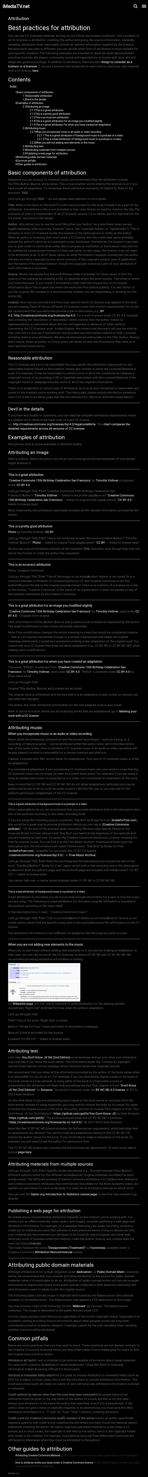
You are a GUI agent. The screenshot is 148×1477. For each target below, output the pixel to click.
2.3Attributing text (33, 146)
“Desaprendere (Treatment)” (67, 1248)
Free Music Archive (82, 855)
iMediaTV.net (16, 6)
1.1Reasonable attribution (37, 95)
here (35, 70)
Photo (12, 532)
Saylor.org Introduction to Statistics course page (64, 1194)
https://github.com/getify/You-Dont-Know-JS (85, 1113)
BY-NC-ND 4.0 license (110, 1090)
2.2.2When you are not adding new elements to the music (62, 142)
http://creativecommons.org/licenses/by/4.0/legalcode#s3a (54, 424)
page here (24, 1152)
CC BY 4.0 (23, 485)
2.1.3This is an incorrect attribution (49, 117)
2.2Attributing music (34, 128)
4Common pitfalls (25, 160)
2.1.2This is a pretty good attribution (50, 113)
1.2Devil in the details (34, 99)
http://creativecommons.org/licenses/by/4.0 (44, 315)
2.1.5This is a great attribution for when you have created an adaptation (70, 124)
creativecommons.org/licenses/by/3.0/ (36, 855)
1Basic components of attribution (34, 92)
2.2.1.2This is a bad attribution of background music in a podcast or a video (79, 139)
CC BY (49, 532)
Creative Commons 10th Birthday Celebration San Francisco (49, 480)
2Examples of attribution (29, 103)
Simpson (47, 1090)
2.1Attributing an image (36, 106)
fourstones (97, 1248)
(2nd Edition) (46, 1057)
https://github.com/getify (26, 1118)
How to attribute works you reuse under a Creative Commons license (54, 1462)
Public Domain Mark (110, 1272)
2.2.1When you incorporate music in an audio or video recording (65, 131)
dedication (84, 1272)
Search (136, 6)
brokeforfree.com (124, 820)
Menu (144, 6)
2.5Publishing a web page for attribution (45, 153)
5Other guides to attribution (31, 164)
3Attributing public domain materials (36, 157)
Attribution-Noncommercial (53, 1252)
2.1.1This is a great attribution (47, 110)
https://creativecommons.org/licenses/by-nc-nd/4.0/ (45, 1122)
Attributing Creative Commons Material (37, 1455)
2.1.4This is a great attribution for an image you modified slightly (66, 121)
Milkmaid (79, 1306)
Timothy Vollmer (107, 480)
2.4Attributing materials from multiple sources (49, 149)
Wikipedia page (23, 1003)
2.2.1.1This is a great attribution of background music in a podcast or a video (80, 135)
